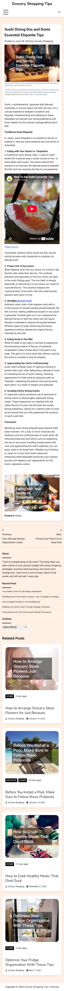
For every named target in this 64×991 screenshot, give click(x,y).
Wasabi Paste (24, 300)
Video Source (11, 246)
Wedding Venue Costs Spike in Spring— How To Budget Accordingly (30, 597)
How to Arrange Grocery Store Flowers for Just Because (29, 710)
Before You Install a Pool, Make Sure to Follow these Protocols (30, 794)
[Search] (59, 12)
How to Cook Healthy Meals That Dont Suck (31, 878)
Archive (11, 780)
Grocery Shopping (43, 41)
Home (18, 515)
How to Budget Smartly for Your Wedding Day (21, 602)
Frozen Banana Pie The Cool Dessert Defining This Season (26, 612)
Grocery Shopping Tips (32, 3)
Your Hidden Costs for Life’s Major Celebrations (22, 591)
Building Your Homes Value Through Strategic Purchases (26, 607)
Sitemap (54, 986)
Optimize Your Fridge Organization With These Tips (29, 962)
